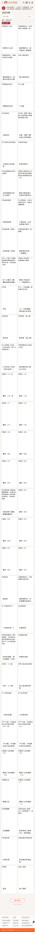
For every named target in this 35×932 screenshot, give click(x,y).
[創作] (29, 2)
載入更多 (17, 900)
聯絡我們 (15, 923)
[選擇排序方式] (30, 16)
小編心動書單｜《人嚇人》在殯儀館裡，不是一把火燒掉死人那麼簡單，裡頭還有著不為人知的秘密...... (19, 8)
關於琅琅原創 (6, 920)
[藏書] (27, 2)
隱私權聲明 (25, 920)
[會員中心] (32, 2)
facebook (16, 925)
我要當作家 (5, 923)
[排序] (24, 16)
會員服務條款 (26, 923)
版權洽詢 (5, 925)
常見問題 (15, 920)
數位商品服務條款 (27, 925)
